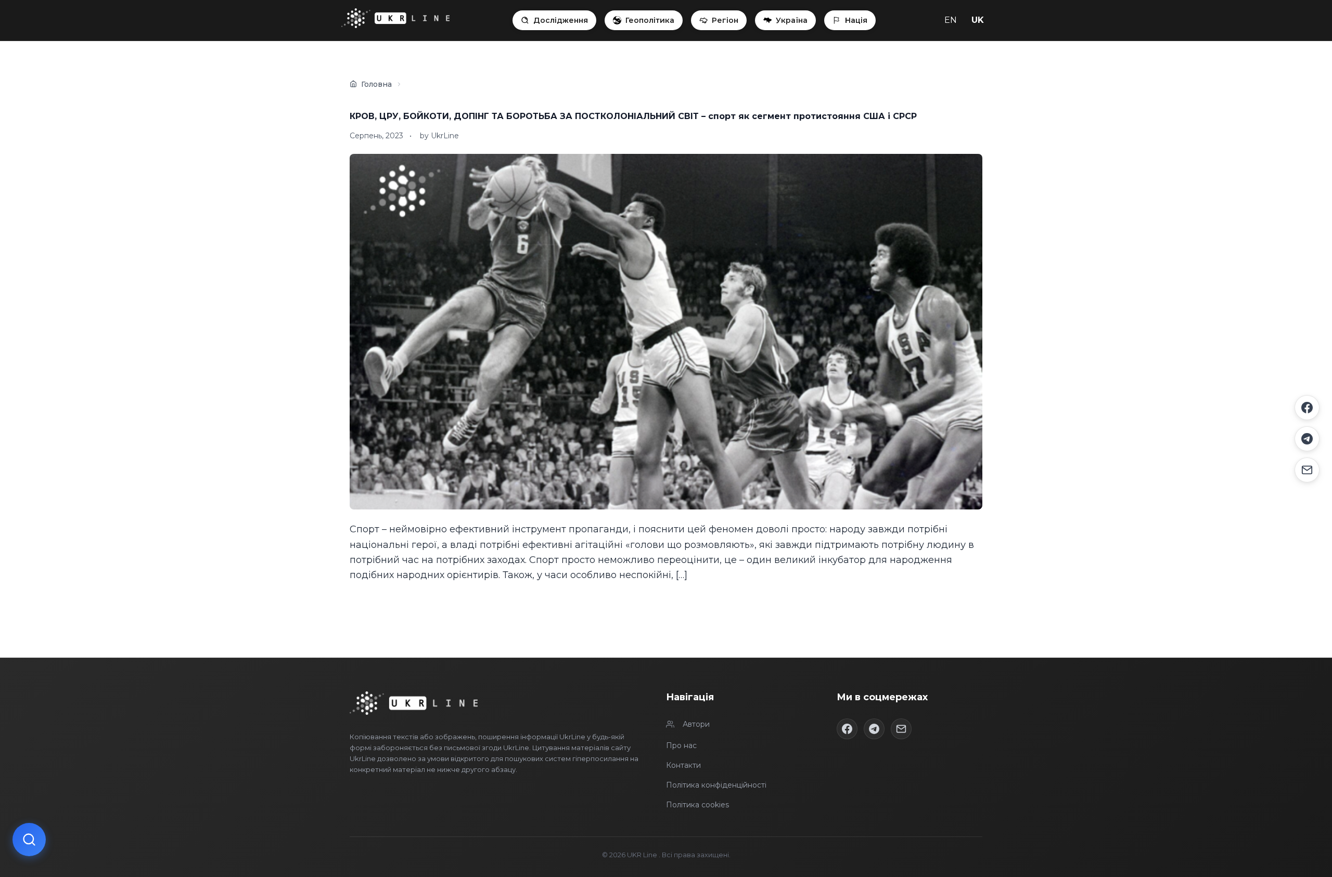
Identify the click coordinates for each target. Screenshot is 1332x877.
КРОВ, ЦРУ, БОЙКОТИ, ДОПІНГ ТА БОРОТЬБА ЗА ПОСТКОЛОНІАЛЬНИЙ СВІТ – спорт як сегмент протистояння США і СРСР (633, 116)
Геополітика (649, 20)
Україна (792, 20)
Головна (376, 84)
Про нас (681, 745)
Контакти (683, 765)
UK (977, 20)
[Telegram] (1307, 438)
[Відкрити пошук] (29, 839)
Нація (856, 20)
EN (950, 20)
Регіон (725, 20)
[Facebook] (1307, 407)
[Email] (1307, 469)
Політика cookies (697, 804)
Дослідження (560, 20)
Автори (696, 724)
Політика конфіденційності (716, 785)
